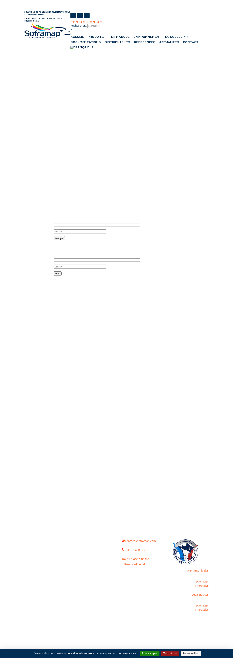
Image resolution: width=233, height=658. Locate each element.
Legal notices (200, 594)
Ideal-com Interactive (202, 584)
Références (145, 42)
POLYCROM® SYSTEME (86, 554)
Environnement (147, 37)
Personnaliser (191, 653)
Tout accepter (150, 653)
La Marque (120, 37)
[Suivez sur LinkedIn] (87, 15)
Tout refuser (170, 653)
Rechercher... (78, 26)
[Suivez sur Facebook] (73, 15)
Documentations (85, 42)
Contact (78, 22)
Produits (96, 37)
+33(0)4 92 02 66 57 (136, 550)
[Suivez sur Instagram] (80, 15)
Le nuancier (81, 560)
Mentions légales (198, 571)
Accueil (77, 37)
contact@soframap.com (140, 541)
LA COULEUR (175, 37)
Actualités (169, 42)
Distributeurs (117, 42)
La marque (96, 544)
